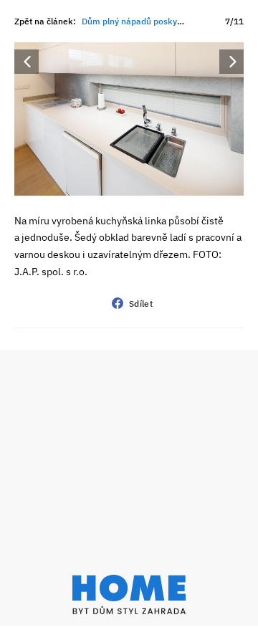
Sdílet (141, 303)
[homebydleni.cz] (129, 594)
